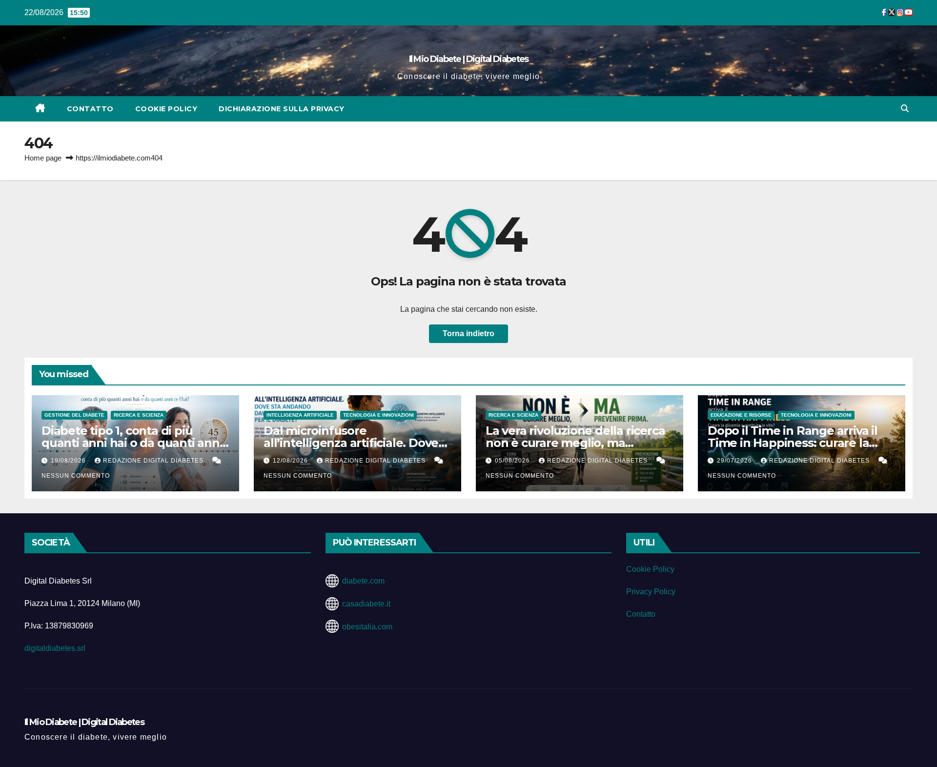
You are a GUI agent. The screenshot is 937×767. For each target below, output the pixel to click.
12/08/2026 (291, 460)
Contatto (90, 108)
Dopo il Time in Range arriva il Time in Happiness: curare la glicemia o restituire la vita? (792, 443)
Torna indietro (468, 333)
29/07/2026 (735, 460)
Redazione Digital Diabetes (154, 460)
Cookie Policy (166, 108)
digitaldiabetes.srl (54, 648)
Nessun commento (75, 475)
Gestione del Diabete (74, 415)
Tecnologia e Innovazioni (378, 415)
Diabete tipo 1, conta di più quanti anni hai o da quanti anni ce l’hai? (132, 443)
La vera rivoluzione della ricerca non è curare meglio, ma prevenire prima (575, 443)
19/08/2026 (69, 460)
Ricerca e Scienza (138, 415)
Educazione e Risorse (741, 415)
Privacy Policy (650, 591)
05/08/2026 (513, 460)
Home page (42, 158)
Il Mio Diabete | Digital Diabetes (469, 59)
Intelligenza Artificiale (300, 415)
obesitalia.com (367, 627)
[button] (905, 108)
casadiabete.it (366, 604)
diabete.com (363, 581)
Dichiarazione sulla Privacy (282, 108)
